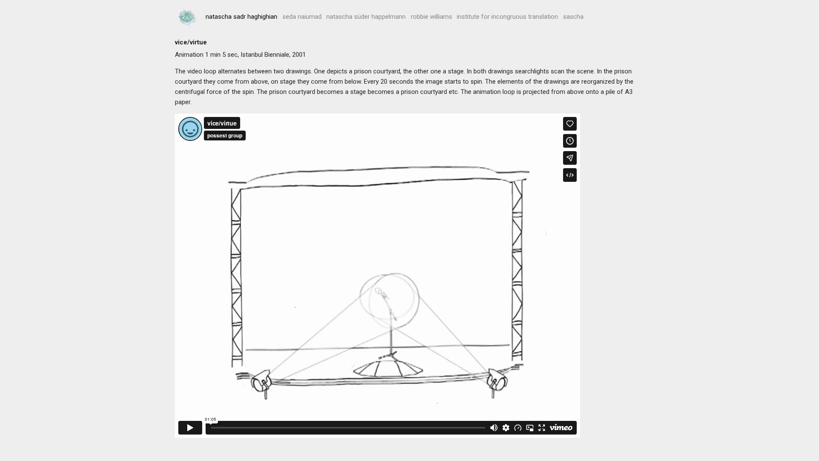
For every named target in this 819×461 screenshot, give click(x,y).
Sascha (573, 16)
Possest (187, 18)
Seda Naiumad (302, 16)
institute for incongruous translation (507, 16)
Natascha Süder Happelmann (366, 16)
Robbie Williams (431, 16)
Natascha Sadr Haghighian (241, 16)
